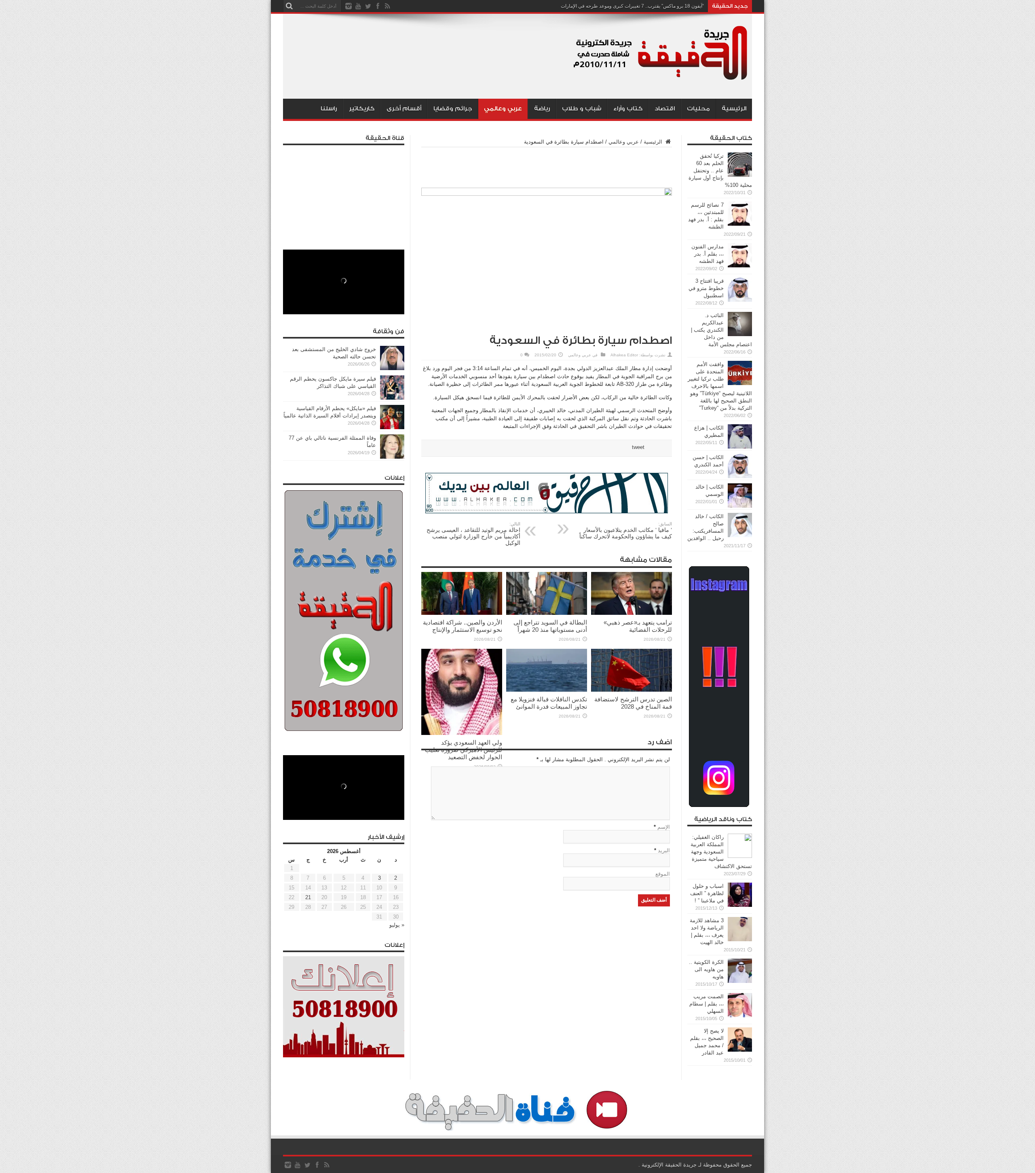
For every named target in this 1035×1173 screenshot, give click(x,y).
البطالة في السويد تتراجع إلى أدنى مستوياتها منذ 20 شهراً (550, 626)
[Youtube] (358, 6)
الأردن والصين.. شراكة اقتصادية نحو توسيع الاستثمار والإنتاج (462, 626)
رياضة (542, 108)
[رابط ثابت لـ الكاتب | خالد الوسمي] (740, 506)
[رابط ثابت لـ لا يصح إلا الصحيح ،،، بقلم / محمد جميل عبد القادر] (740, 1050)
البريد (664, 850)
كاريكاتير (361, 108)
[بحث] (289, 6)
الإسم (663, 827)
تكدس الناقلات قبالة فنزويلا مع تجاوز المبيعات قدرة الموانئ (549, 703)
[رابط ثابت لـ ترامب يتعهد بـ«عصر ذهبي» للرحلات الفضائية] (631, 613)
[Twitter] (368, 6)
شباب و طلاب (581, 108)
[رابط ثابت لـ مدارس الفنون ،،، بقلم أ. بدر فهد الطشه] (740, 266)
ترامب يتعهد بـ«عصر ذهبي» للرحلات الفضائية (638, 626)
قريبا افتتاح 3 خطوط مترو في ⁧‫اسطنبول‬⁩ (706, 288)
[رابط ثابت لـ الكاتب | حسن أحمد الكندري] (740, 476)
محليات (698, 108)
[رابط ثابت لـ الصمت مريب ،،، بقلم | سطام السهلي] (740, 1015)
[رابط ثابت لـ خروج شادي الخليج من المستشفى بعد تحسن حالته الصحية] (392, 368)
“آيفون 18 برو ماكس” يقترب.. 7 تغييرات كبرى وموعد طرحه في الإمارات (632, 6)
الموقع (662, 874)
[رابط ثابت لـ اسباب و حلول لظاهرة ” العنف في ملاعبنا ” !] (740, 905)
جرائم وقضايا (452, 108)
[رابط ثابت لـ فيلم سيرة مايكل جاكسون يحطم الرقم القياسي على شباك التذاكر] (392, 398)
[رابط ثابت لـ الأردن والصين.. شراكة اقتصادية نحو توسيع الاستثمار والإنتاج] (461, 613)
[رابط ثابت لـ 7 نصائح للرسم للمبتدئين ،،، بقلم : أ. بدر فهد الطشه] (740, 224)
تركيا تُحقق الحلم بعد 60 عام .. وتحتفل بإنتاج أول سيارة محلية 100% (720, 170)
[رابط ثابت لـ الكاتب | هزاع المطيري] (740, 447)
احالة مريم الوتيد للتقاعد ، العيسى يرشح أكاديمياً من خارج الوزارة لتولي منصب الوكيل (473, 533)
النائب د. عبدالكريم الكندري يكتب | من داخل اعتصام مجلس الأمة (721, 329)
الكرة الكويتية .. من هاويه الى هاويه (706, 969)
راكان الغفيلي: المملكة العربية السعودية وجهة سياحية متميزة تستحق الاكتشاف (721, 851)
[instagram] (348, 6)
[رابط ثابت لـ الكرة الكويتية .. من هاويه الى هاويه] (740, 981)
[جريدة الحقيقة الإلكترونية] (661, 78)
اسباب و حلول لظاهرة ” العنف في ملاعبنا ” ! (707, 893)
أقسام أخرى (404, 108)
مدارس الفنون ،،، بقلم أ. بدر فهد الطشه (707, 253)
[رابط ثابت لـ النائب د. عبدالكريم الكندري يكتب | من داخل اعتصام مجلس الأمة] (740, 334)
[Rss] (387, 6)
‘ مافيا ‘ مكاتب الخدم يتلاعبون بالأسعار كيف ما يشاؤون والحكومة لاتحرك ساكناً (625, 530)
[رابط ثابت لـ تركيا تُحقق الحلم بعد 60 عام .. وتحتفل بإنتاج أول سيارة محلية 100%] (740, 175)
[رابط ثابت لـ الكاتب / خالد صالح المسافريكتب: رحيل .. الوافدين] (740, 535)
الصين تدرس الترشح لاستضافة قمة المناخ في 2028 (633, 703)
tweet (638, 447)
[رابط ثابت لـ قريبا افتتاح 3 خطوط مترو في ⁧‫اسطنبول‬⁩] (740, 300)
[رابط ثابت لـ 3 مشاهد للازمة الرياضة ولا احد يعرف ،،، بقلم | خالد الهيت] (740, 939)
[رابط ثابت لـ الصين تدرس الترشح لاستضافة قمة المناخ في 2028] (631, 690)
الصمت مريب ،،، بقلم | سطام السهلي (706, 1003)
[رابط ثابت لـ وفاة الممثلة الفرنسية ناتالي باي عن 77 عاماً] (392, 457)
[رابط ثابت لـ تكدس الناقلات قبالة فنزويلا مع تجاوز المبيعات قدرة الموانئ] (546, 690)
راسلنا (329, 108)
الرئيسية (734, 108)
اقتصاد (665, 108)
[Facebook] (378, 6)
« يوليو (396, 925)
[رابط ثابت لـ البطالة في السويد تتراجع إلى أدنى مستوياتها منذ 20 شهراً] (546, 613)
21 (308, 897)
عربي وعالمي (503, 108)
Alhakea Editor (624, 355)
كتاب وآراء (627, 108)
